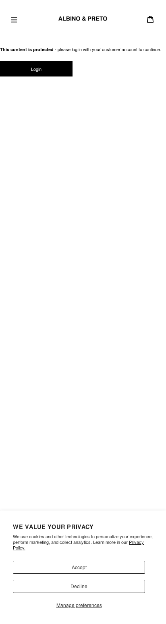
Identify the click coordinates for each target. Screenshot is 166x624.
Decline (79, 586)
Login (36, 69)
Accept (79, 567)
